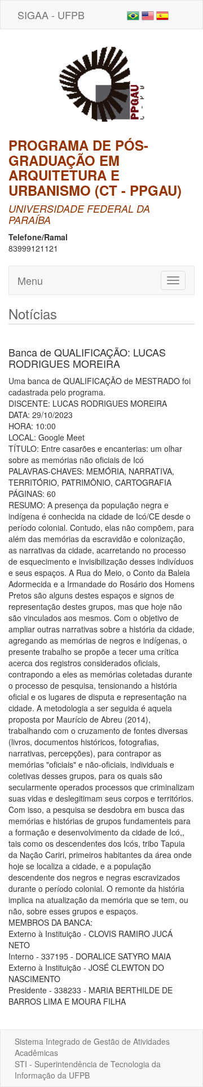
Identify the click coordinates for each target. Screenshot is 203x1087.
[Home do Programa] (101, 82)
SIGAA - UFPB (51, 14)
